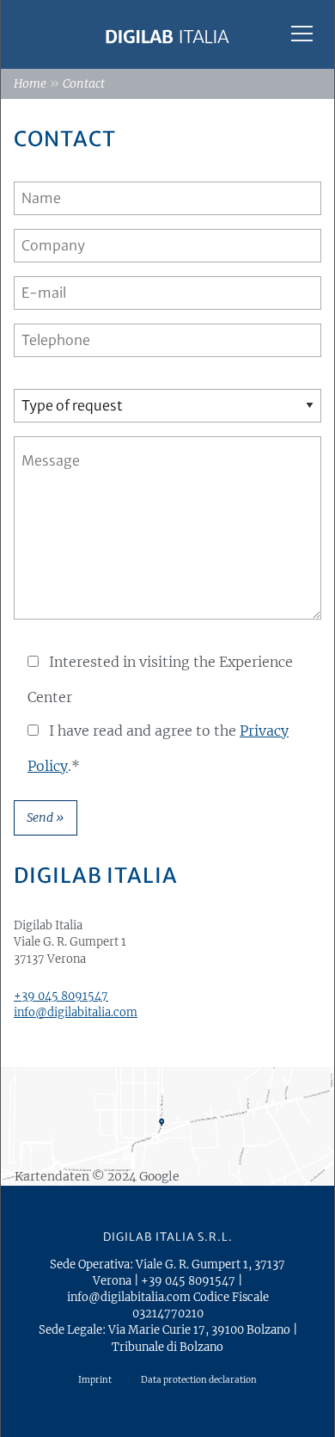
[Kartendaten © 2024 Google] (167, 1125)
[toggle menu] (302, 33)
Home (30, 83)
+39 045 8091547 (61, 995)
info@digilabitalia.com (75, 1012)
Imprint (95, 1379)
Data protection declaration (199, 1379)
